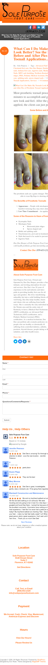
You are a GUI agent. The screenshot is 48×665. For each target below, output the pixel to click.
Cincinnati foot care (21, 68)
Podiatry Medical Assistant (34, 75)
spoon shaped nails (36, 78)
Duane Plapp (14, 472)
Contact (24, 580)
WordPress (41, 660)
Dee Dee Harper (36, 68)
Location (23, 547)
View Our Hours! (23, 638)
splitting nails (23, 78)
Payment (23, 606)
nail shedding (28, 73)
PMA (21, 75)
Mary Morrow (14, 481)
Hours (24, 629)
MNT (20, 73)
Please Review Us (24, 643)
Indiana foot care (24, 70)
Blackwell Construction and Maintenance (26, 493)
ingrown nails (37, 70)
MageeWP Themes (39, 662)
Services (33, 80)
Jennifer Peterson (16, 448)
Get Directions (23, 567)
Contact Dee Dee (28, 250)
